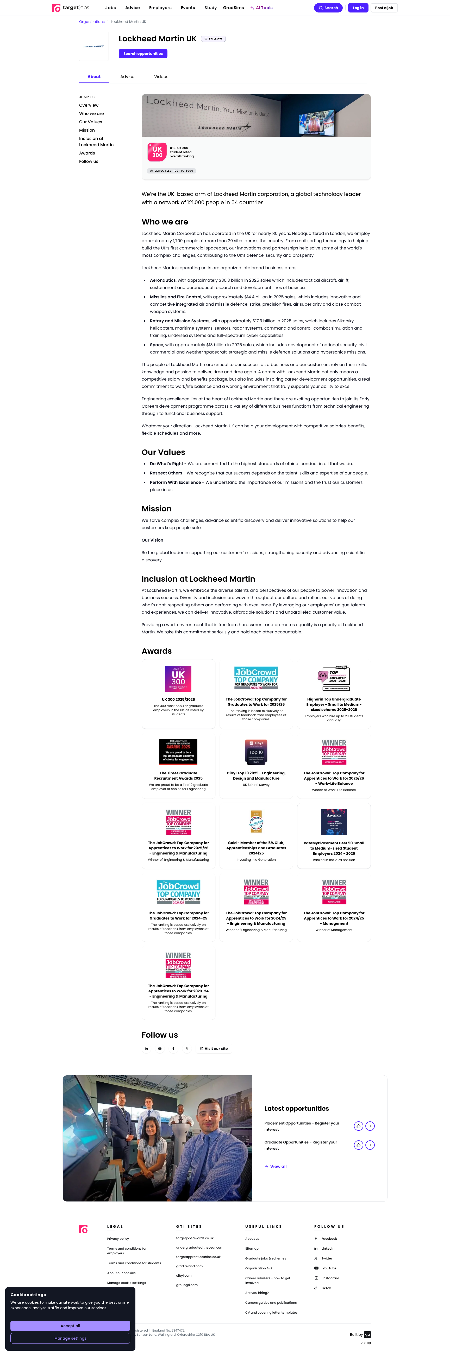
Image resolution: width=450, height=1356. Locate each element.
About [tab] (94, 77)
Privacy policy (118, 1239)
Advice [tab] (127, 77)
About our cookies (121, 1273)
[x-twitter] (187, 1048)
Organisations (92, 21)
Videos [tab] (161, 77)
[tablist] (128, 77)
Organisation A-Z (258, 1268)
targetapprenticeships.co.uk (198, 1257)
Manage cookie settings (126, 1283)
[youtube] (160, 1048)
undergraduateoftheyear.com (199, 1248)
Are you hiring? (257, 1293)
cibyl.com (184, 1276)
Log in (358, 7)
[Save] (370, 1126)
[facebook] (173, 1048)
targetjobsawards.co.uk (195, 1238)
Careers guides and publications (271, 1303)
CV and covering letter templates (271, 1312)
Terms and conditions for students (134, 1263)
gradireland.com (189, 1266)
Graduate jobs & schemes (265, 1258)
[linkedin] (146, 1048)
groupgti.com (187, 1285)
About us (252, 1239)
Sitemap (252, 1248)
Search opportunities (143, 53)
